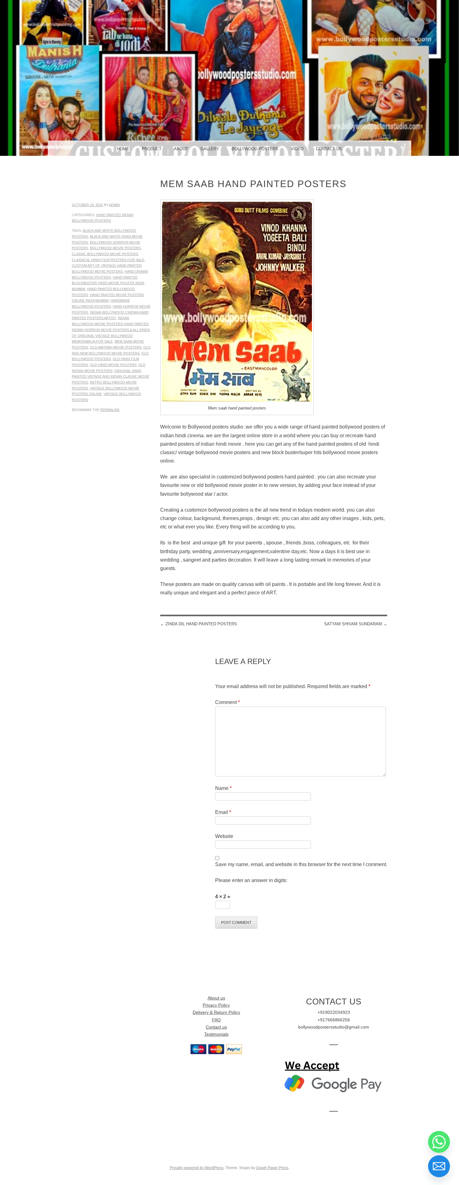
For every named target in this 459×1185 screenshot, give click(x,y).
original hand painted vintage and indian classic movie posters (110, 376)
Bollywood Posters (255, 148)
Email (223, 812)
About (181, 148)
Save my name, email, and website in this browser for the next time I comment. (301, 864)
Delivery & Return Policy (216, 1012)
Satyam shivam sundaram (355, 624)
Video (297, 148)
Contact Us (329, 148)
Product (151, 148)
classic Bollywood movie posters (105, 254)
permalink (110, 410)
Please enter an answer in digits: (251, 880)
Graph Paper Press (272, 1168)
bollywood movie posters (115, 248)
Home (123, 148)
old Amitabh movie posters (115, 347)
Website (224, 836)
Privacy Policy (216, 1005)
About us (216, 998)
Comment (227, 702)
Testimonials (216, 1034)
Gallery (209, 148)
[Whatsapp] (439, 1142)
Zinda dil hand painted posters (198, 624)
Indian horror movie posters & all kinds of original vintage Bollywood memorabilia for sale (111, 335)
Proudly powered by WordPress (197, 1168)
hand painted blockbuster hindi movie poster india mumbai (108, 283)
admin (114, 205)
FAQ (216, 1020)
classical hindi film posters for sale (108, 260)
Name (223, 788)
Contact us (216, 1027)
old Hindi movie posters (113, 365)
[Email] (439, 1166)
